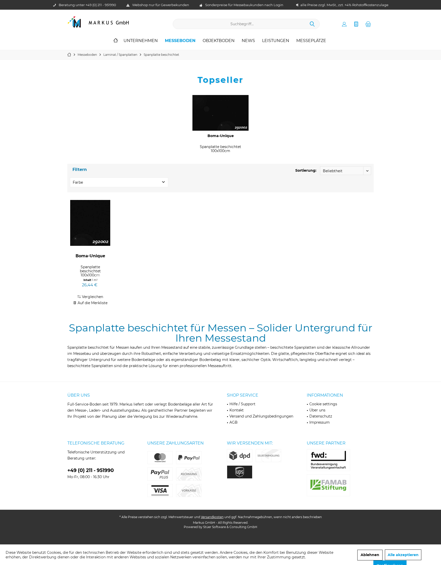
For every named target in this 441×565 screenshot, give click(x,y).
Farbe (78, 182)
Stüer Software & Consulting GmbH (230, 527)
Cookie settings (323, 404)
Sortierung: (305, 170)
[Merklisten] (356, 24)
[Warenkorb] (368, 24)
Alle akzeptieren (403, 555)
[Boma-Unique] (220, 113)
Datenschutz (320, 416)
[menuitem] (368, 24)
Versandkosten (212, 517)
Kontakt (236, 410)
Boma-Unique (220, 135)
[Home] (115, 41)
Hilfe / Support (242, 404)
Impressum (319, 422)
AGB (233, 422)
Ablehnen (370, 555)
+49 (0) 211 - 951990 (100, 5)
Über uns (317, 410)
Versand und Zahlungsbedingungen (261, 416)
